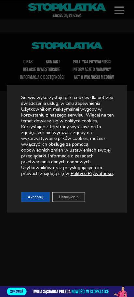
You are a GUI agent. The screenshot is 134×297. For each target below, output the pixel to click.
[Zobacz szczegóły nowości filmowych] (67, 291)
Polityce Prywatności (92, 173)
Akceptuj (35, 197)
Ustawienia (68, 197)
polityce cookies (81, 121)
